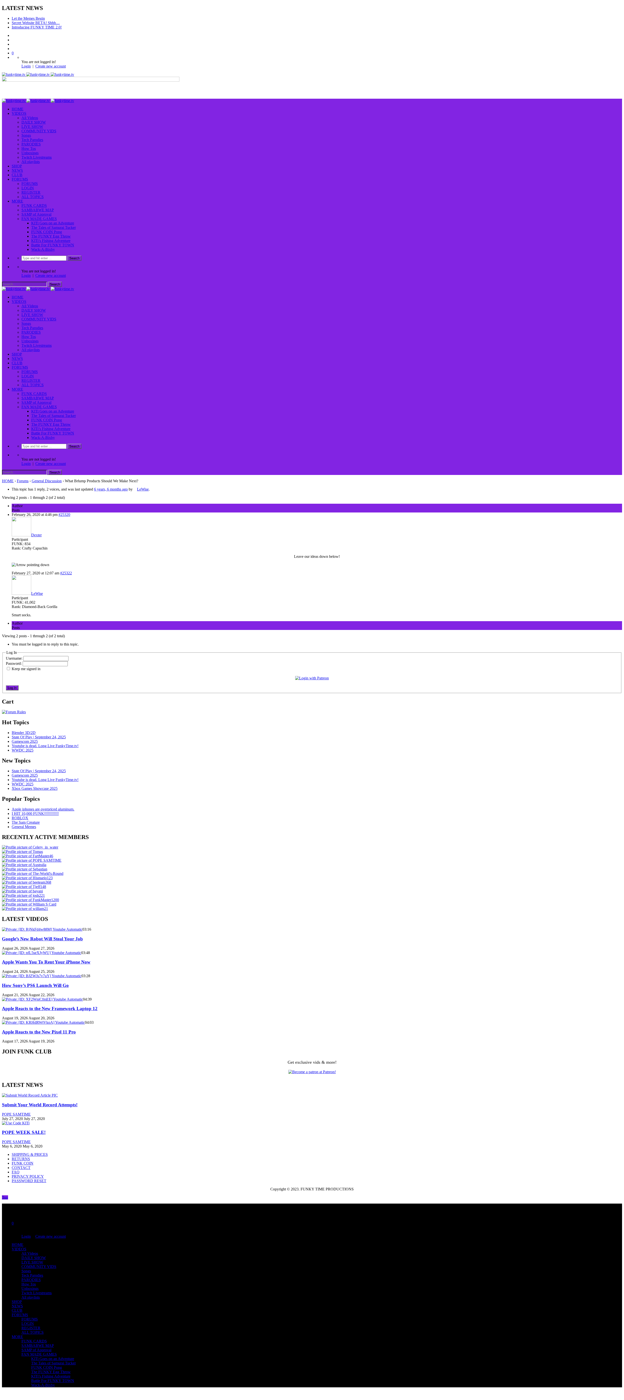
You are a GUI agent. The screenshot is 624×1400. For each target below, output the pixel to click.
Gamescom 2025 (25, 741)
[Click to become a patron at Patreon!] (312, 1072)
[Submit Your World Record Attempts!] (30, 1095)
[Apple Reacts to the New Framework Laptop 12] (42, 999)
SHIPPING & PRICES (30, 1154)
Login (26, 66)
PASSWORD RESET (29, 1181)
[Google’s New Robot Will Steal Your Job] (42, 929)
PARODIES (31, 144)
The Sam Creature (26, 822)
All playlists (30, 162)
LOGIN (27, 188)
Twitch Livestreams (36, 157)
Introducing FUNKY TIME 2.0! (37, 27)
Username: (14, 658)
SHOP (17, 166)
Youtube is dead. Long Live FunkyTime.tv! (45, 746)
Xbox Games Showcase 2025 (35, 788)
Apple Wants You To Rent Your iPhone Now (46, 962)
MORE (17, 201)
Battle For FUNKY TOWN (52, 245)
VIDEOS (19, 113)
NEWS (17, 170)
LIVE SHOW (32, 127)
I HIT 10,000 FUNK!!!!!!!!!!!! (35, 813)
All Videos (29, 118)
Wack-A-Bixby (43, 249)
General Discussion (47, 481)
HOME (17, 109)
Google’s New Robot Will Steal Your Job (42, 938)
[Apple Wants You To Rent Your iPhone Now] (41, 953)
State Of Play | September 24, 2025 (39, 737)
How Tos (28, 148)
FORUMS (20, 179)
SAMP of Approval (36, 214)
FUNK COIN (22, 1163)
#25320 (64, 514)
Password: (14, 663)
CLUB (17, 175)
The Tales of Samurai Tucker (53, 227)
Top (5, 1197)
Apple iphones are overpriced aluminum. (43, 809)
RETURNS (21, 1159)
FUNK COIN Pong (46, 232)
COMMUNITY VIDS (38, 131)
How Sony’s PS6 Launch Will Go (35, 985)
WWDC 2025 (22, 750)
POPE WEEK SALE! (24, 1132)
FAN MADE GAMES (39, 219)
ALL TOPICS (32, 197)
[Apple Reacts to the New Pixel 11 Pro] (43, 1022)
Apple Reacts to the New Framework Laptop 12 (50, 1008)
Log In (12, 688)
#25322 (66, 573)
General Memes (24, 827)
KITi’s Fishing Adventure (50, 241)
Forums (23, 481)
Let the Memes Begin (28, 18)
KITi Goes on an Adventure (52, 223)
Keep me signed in (26, 669)
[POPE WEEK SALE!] (15, 1123)
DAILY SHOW (33, 122)
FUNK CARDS (34, 205)
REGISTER (30, 192)
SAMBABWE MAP (37, 210)
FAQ (16, 1172)
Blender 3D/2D (24, 733)
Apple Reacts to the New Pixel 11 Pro (39, 1031)
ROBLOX (20, 818)
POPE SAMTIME (16, 1114)
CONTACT (21, 1168)
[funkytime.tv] (38, 74)
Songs (26, 135)
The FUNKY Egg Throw (51, 236)
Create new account (50, 66)
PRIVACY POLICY (28, 1176)
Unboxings (30, 153)
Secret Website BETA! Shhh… (36, 23)
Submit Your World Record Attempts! (40, 1104)
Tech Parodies (32, 140)
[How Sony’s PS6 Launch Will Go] (41, 976)
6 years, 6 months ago (111, 489)
